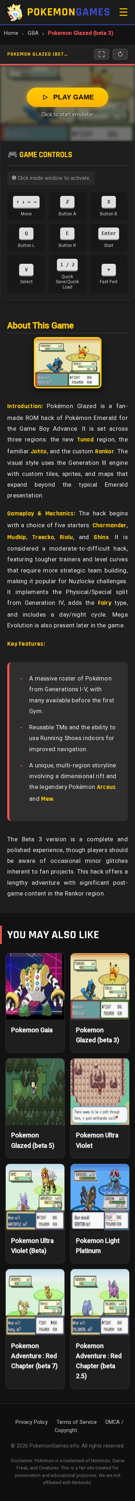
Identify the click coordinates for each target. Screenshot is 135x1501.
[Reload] (120, 54)
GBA (33, 33)
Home (11, 33)
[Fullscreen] (101, 54)
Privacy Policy (31, 1422)
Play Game (73, 97)
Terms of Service (77, 1422)
